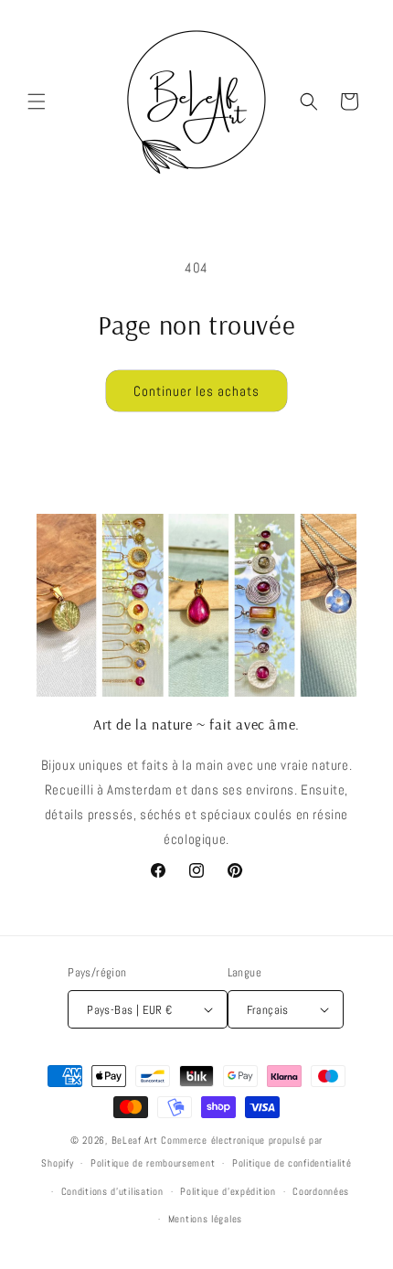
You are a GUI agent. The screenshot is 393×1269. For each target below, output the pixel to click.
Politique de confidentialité (292, 1163)
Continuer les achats (196, 391)
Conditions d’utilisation (112, 1191)
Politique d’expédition (227, 1191)
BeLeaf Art (137, 1140)
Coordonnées (320, 1191)
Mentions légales (205, 1218)
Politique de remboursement (152, 1163)
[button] (36, 101)
